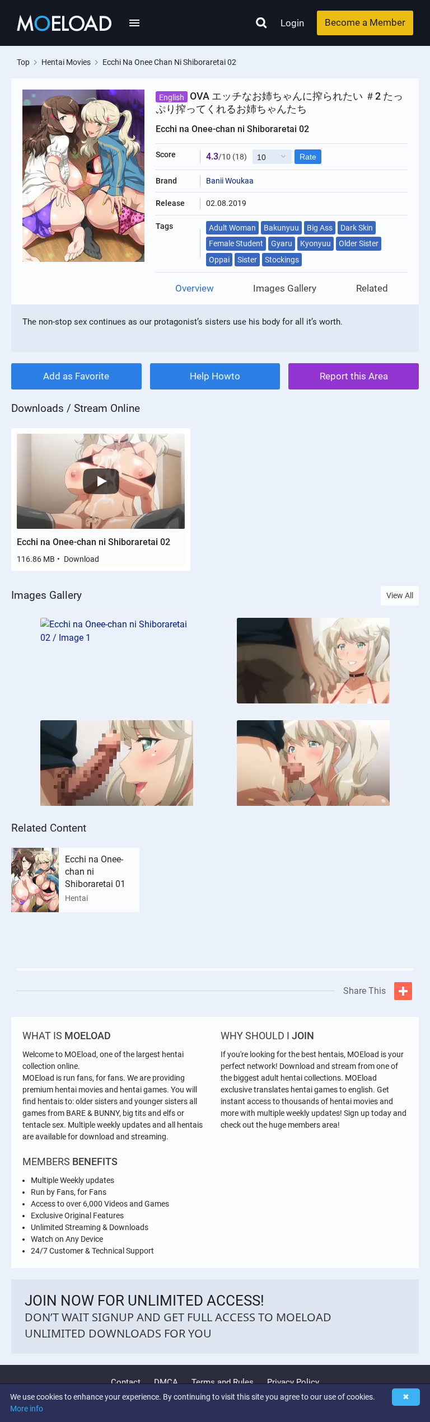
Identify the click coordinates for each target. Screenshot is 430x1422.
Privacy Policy (293, 1382)
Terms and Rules (222, 1382)
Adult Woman (232, 227)
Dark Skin (356, 227)
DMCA (166, 1382)
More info (26, 1408)
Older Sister (358, 243)
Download (81, 559)
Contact (126, 1382)
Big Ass (320, 227)
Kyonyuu (315, 243)
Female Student (236, 243)
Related (372, 288)
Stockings (282, 259)
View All (399, 595)
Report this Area (354, 376)
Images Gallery (284, 288)
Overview (194, 288)
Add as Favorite (76, 376)
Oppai (219, 259)
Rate (308, 156)
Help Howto (215, 376)
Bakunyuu (281, 227)
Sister (247, 259)
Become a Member (365, 22)
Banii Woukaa (230, 180)
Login (292, 23)
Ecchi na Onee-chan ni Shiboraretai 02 (93, 542)
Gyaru (281, 243)
